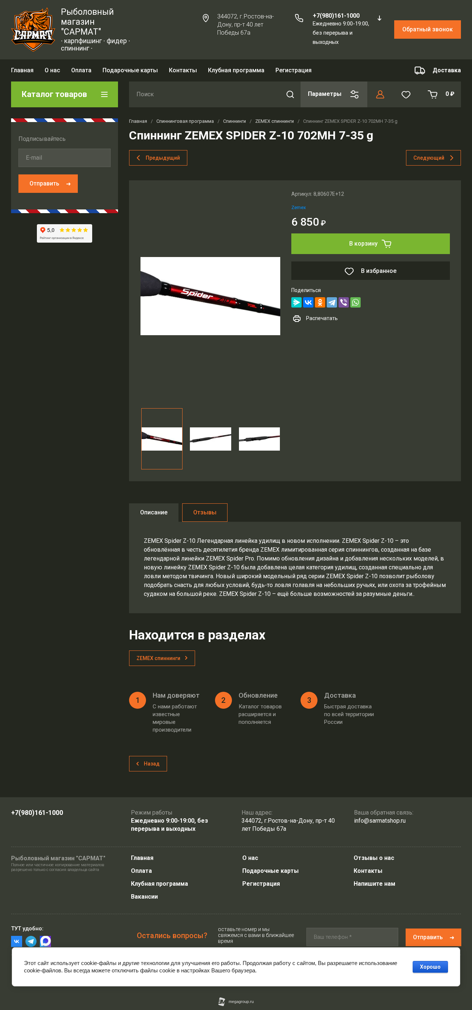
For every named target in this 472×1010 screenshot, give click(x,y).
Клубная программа (236, 70)
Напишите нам (374, 883)
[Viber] (344, 302)
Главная (22, 70)
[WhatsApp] (355, 302)
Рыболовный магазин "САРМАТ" (87, 22)
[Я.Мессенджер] (296, 302)
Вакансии (144, 896)
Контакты (183, 70)
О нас (52, 70)
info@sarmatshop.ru (380, 820)
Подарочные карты (130, 70)
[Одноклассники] (320, 302)
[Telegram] (332, 302)
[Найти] (290, 94)
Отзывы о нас (374, 857)
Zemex (298, 207)
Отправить (44, 183)
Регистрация (293, 70)
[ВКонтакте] (308, 302)
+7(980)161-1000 (336, 15)
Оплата (81, 70)
